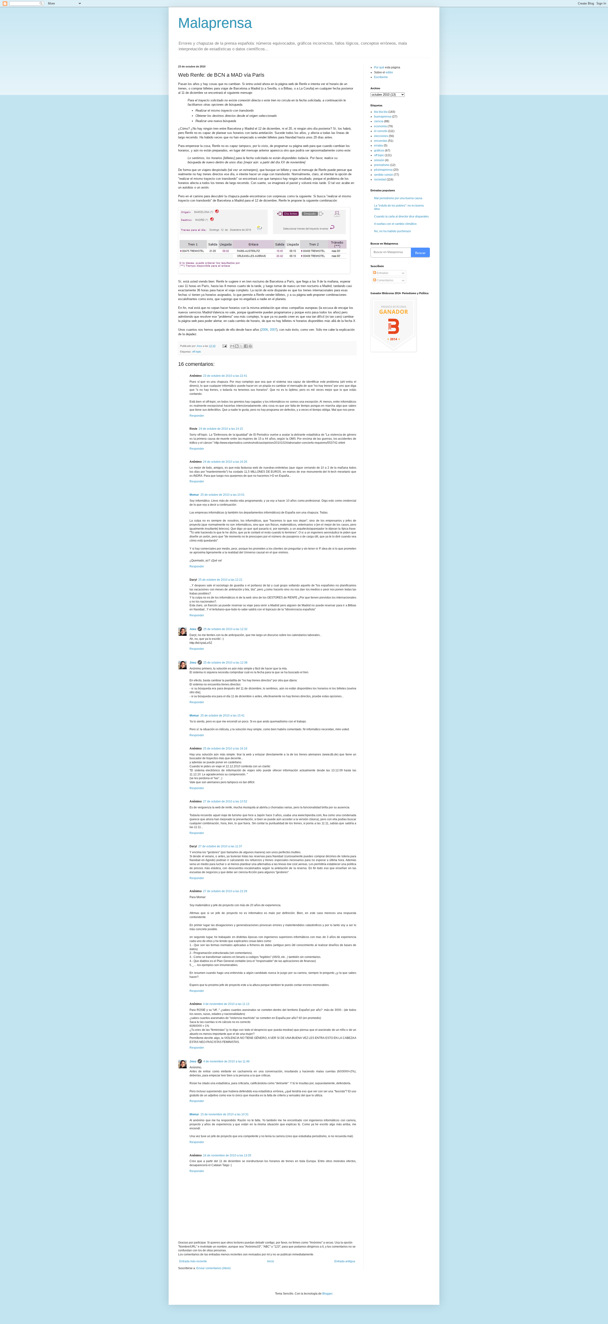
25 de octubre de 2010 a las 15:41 (222, 715)
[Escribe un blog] (236, 346)
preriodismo (382, 165)
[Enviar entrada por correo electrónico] (224, 345)
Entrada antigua (344, 1261)
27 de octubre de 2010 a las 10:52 (225, 801)
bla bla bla (381, 111)
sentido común (383, 174)
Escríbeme (381, 77)
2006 (264, 329)
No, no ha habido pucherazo (392, 231)
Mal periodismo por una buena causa (398, 198)
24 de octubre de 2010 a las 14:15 (221, 428)
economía (380, 126)
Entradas (382, 273)
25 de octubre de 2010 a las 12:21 (220, 579)
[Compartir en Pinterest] (250, 346)
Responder (197, 415)
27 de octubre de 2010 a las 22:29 (225, 891)
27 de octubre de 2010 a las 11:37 (220, 846)
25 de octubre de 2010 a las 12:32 (225, 629)
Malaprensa (215, 23)
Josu (193, 629)
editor (389, 72)
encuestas (380, 140)
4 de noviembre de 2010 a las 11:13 (226, 1004)
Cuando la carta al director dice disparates (401, 216)
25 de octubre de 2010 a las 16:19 (225, 748)
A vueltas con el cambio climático (395, 224)
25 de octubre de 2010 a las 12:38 (225, 662)
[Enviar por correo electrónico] (232, 346)
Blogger (327, 1293)
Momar (194, 494)
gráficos (379, 150)
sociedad (380, 179)
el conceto (380, 131)
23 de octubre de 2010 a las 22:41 (225, 375)
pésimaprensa (383, 169)
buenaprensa (382, 116)
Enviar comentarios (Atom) (213, 1268)
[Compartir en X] (241, 346)
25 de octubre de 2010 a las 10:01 (222, 494)
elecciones (381, 136)
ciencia (378, 121)
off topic (196, 351)
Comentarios (384, 280)
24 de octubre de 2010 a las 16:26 (225, 461)
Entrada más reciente (193, 1261)
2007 (273, 329)
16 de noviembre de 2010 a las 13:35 (227, 1155)
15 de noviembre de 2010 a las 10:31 (224, 1114)
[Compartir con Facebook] (245, 346)
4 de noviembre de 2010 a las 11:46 (226, 1061)
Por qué (379, 67)
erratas (378, 145)
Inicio (270, 1261)
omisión (379, 160)
